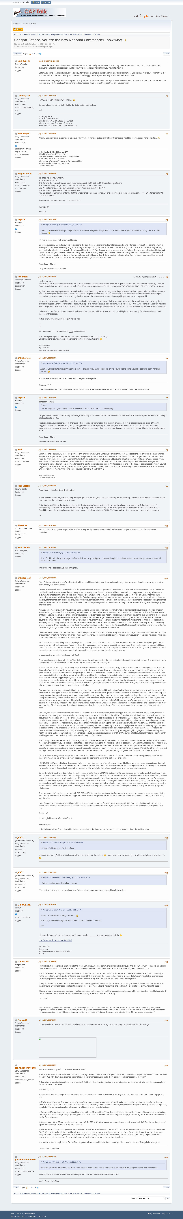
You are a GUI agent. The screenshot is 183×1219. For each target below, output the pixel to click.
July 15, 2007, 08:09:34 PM (47, 961)
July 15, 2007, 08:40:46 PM (47, 1157)
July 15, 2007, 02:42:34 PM (50, 61)
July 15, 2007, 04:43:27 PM (47, 397)
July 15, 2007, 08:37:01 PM (47, 1020)
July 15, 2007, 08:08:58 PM (47, 905)
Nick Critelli (24, 61)
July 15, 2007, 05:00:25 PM (47, 486)
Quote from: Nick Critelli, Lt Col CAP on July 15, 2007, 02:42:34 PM (66, 877)
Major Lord (23, 961)
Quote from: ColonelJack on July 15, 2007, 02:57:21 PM (62, 910)
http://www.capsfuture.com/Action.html (55, 940)
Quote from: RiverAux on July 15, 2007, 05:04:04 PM (61, 552)
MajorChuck (24, 904)
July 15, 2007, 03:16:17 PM (47, 134)
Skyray (21, 219)
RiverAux (22, 525)
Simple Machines (29, 1213)
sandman (23, 276)
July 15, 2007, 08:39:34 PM (47, 1065)
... (36, 53)
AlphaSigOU (24, 133)
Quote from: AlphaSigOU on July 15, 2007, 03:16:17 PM (62, 225)
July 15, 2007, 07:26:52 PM (47, 872)
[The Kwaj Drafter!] (16, 145)
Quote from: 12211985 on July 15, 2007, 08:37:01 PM (61, 1162)
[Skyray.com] (16, 229)
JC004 (20, 837)
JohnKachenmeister (25, 1067)
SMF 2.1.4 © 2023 (17, 1213)
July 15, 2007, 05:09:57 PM (47, 547)
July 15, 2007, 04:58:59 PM (47, 449)
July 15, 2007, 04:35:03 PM (47, 358)
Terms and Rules (158, 1214)
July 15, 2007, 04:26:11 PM (47, 277)
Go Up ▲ (169, 1214)
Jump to (134, 1198)
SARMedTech (24, 358)
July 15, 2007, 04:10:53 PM (47, 173)
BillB (20, 449)
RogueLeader (25, 173)
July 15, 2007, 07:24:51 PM (47, 837)
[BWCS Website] (16, 914)
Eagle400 (22, 1020)
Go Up (16, 1188)
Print (167, 54)
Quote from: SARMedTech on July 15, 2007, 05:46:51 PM (62, 842)
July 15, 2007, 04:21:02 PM (47, 219)
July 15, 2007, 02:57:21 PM (47, 96)
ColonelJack (24, 95)
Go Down (17, 54)
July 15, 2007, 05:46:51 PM (47, 578)
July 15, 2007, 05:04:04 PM (47, 525)
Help (149, 1214)
